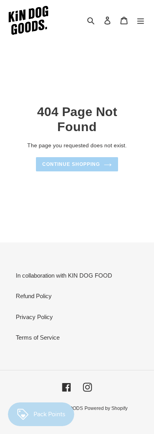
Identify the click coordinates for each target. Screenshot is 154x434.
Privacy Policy (34, 317)
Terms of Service (38, 337)
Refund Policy (34, 296)
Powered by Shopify (106, 408)
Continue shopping (71, 164)
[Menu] (140, 20)
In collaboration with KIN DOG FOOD (64, 275)
